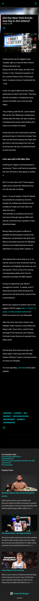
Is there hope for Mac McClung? (13, 570)
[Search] (36, 3)
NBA (25, 413)
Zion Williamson (9, 422)
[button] (4, 28)
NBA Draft (7, 416)
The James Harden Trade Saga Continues (16, 533)
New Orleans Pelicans (20, 416)
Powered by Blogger (21, 593)
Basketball (7, 413)
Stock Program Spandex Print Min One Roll (18, 461)
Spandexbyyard (8, 459)
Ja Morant (17, 413)
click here (21, 367)
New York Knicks (9, 419)
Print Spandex (7, 465)
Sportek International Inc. (11, 457)
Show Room (6, 463)
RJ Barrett (21, 419)
